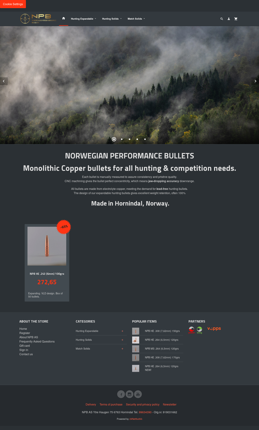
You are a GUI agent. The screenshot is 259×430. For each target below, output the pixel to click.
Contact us (26, 354)
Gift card (24, 346)
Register (24, 333)
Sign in (23, 350)
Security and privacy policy (142, 404)
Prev (7, 80)
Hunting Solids (110, 18)
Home (23, 329)
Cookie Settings (13, 4)
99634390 (145, 412)
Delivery (91, 404)
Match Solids (135, 18)
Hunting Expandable (82, 18)
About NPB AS (28, 337)
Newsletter (169, 404)
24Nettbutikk (136, 418)
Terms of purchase (111, 404)
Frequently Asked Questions (37, 341)
